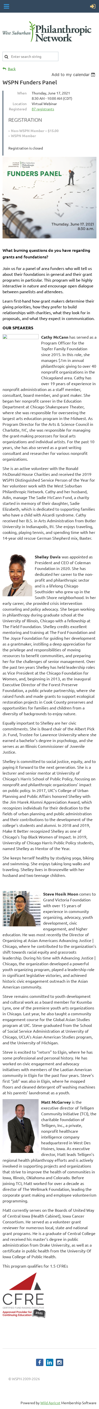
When (22, 93)
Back (12, 68)
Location (20, 103)
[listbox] (74, 74)
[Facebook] (39, 1362)
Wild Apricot (50, 1402)
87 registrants (43, 109)
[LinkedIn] (49, 1362)
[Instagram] (59, 1362)
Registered (18, 109)
